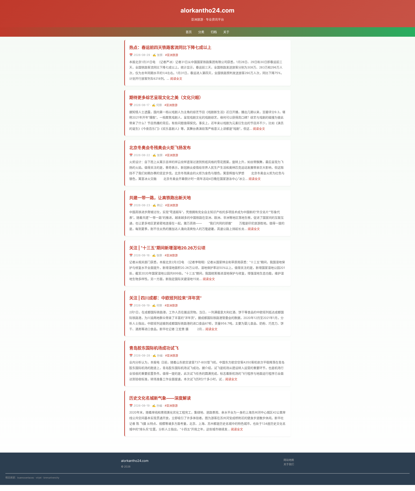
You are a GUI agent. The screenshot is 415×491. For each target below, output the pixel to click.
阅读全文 (176, 78)
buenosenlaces (25, 477)
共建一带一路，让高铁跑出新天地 (160, 197)
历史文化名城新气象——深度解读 (160, 398)
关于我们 (289, 464)
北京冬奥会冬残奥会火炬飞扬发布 (160, 147)
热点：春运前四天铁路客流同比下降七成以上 (170, 47)
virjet (39, 477)
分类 (201, 32)
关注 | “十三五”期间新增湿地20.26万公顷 (167, 248)
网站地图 (289, 460)
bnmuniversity (51, 477)
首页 (189, 32)
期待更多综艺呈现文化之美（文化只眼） (166, 97)
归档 (214, 32)
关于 (226, 32)
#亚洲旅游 (171, 55)
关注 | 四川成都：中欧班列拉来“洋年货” (165, 298)
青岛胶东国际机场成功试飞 (154, 348)
